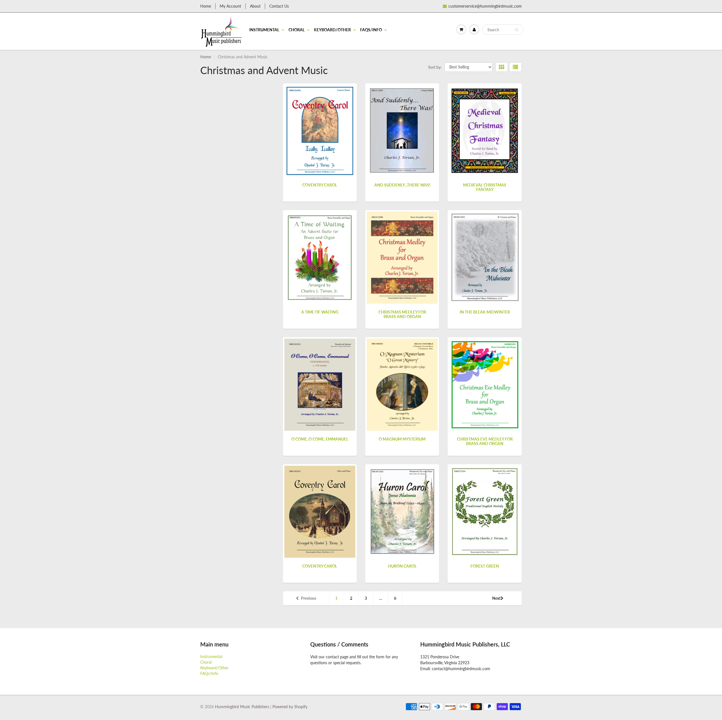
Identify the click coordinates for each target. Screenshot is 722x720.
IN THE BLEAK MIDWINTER (485, 312)
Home (205, 6)
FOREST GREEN (484, 566)
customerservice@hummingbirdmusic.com (485, 6)
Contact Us (279, 6)
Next (496, 598)
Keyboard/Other (332, 29)
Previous (308, 598)
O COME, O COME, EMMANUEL (319, 439)
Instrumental (264, 29)
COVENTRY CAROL (319, 185)
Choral (297, 29)
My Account (230, 6)
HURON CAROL (402, 566)
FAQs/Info (371, 29)
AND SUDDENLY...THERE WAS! (402, 185)
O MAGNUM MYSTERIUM (402, 439)
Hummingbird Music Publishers (242, 706)
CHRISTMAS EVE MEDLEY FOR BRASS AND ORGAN (485, 441)
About (255, 6)
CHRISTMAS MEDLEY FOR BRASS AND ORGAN (402, 314)
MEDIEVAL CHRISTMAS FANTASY (484, 187)
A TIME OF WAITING (319, 312)
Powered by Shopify (289, 706)
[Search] (516, 29)
